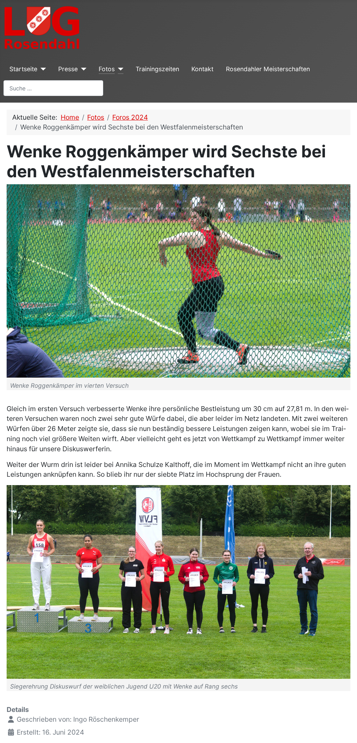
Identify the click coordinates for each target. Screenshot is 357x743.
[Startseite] (41, 69)
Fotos (107, 69)
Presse (68, 69)
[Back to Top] (343, 728)
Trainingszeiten (157, 69)
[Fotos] (119, 69)
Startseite (23, 69)
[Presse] (82, 69)
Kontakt (202, 69)
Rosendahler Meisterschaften (268, 69)
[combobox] (53, 88)
